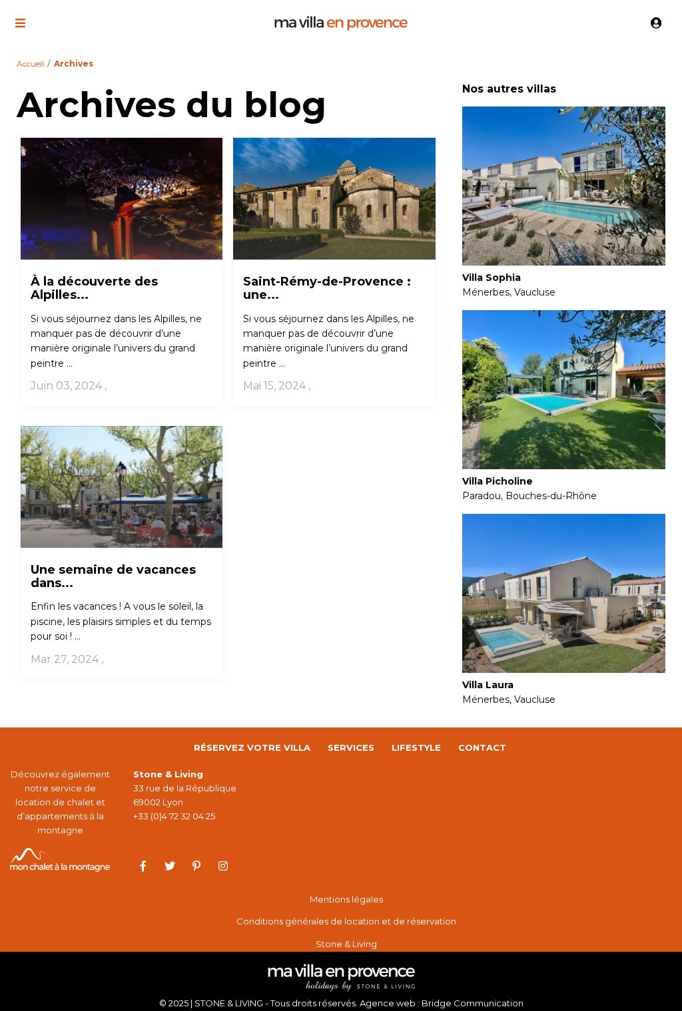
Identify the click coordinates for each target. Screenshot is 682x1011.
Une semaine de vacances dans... (113, 576)
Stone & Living (346, 943)
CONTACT (482, 747)
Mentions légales (346, 899)
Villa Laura (487, 685)
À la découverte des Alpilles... (94, 288)
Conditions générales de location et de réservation (346, 921)
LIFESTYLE (416, 747)
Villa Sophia (491, 278)
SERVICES (351, 747)
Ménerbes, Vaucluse (508, 292)
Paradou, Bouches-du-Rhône (529, 496)
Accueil (30, 64)
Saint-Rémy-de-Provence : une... (327, 288)
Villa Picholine (497, 481)
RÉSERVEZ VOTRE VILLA (252, 747)
